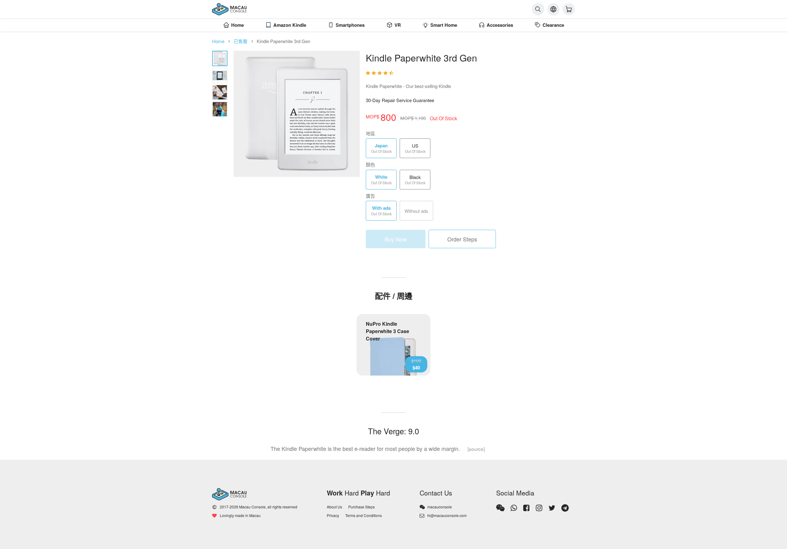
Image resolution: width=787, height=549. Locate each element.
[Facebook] (526, 507)
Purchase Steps (361, 506)
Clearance (553, 25)
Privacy (333, 515)
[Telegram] (565, 507)
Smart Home (443, 25)
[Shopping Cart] (569, 9)
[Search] (538, 9)
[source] (476, 448)
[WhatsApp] (514, 507)
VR (397, 25)
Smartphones (350, 25)
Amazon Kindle (289, 25)
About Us (334, 506)
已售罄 (240, 41)
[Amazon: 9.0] (470, 73)
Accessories (500, 25)
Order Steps (462, 239)
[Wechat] (500, 507)
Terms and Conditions (363, 515)
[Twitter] (551, 507)
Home (237, 25)
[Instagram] (539, 507)
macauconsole (439, 506)
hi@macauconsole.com (447, 515)
